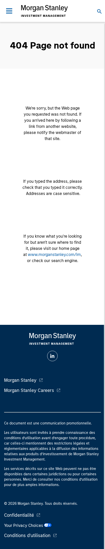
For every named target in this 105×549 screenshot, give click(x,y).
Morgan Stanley (20, 380)
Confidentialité (19, 515)
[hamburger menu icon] (9, 10)
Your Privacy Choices (24, 525)
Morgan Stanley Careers (29, 390)
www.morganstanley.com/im (54, 254)
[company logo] (44, 11)
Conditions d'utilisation (27, 535)
